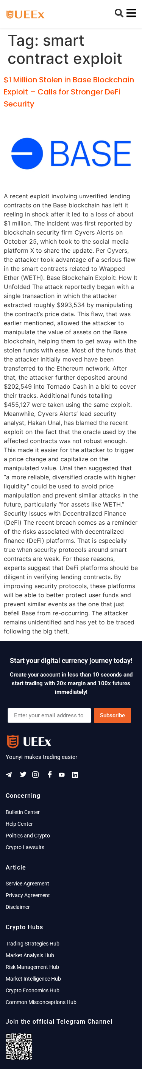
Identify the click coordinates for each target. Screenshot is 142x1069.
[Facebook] (51, 776)
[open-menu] (129, 14)
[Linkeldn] (77, 776)
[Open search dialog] (119, 15)
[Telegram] (11, 776)
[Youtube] (64, 776)
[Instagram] (38, 776)
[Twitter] (24, 776)
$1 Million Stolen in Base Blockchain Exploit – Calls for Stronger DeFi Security (69, 91)
